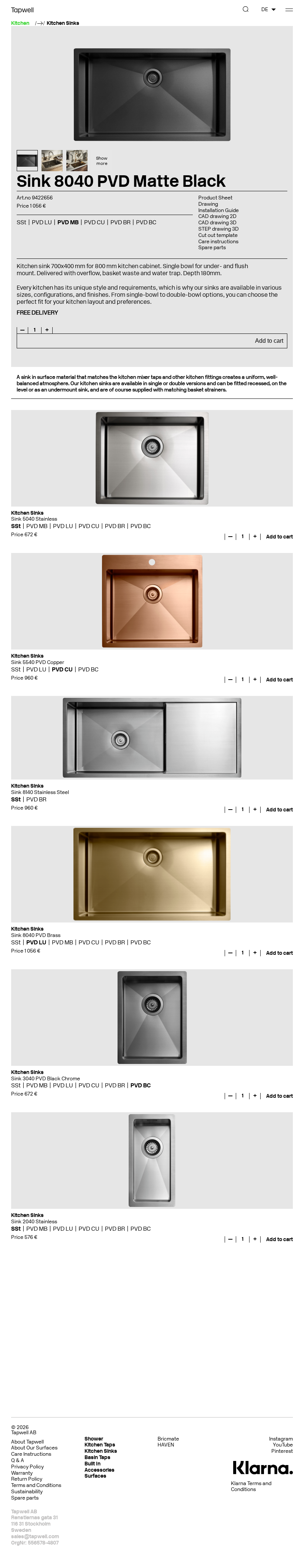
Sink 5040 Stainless (34, 519)
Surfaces (95, 1476)
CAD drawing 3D (217, 222)
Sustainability (27, 1491)
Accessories (100, 1470)
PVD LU (63, 526)
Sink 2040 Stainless (34, 1221)
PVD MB (36, 526)
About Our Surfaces (34, 1448)
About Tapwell (27, 1442)
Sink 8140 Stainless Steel (40, 792)
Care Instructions (31, 1454)
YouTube (283, 1445)
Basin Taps (97, 1457)
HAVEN (166, 1445)
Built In (92, 1464)
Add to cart (269, 341)
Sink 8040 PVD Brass (35, 935)
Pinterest (282, 1451)
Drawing (208, 204)
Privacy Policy (27, 1467)
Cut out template (218, 235)
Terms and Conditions (36, 1485)
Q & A (17, 1460)
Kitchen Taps (100, 1445)
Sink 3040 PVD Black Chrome (45, 1078)
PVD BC (140, 526)
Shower (94, 1439)
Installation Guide (218, 210)
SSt (16, 526)
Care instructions (218, 241)
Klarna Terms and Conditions (251, 1487)
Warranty (22, 1473)
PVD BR (115, 526)
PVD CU (89, 526)
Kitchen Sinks (63, 23)
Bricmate (168, 1439)
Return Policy (26, 1479)
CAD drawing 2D (217, 216)
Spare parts (212, 247)
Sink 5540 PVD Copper (37, 662)
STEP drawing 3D (218, 229)
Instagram (281, 1439)
